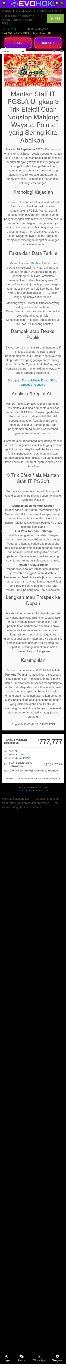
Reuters (36, 263)
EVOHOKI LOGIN (24, 10)
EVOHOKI (6, 10)
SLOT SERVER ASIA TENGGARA (35, 764)
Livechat (21, 1360)
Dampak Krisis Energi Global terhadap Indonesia (39, 382)
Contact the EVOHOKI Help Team (33, 790)
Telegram (57, 1360)
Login (7, 1360)
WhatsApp (39, 1360)
